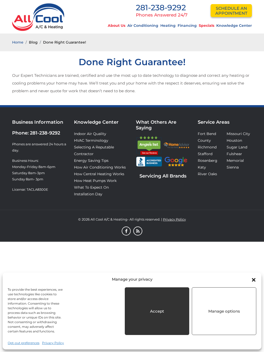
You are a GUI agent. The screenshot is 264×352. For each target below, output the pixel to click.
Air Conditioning (142, 25)
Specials (206, 25)
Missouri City (238, 133)
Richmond (207, 147)
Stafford (205, 154)
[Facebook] (126, 231)
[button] (253, 279)
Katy (202, 167)
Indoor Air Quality (90, 133)
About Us (116, 25)
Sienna (233, 167)
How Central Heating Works (99, 174)
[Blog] (138, 231)
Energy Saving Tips (91, 160)
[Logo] (38, 16)
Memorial (235, 160)
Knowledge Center (234, 25)
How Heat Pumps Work (95, 180)
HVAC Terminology (91, 140)
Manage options (224, 311)
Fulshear (234, 154)
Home (17, 42)
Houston (234, 140)
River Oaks (207, 174)
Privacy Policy (53, 343)
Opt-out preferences (23, 343)
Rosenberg (207, 160)
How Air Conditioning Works (100, 167)
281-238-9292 (161, 7)
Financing (187, 25)
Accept (157, 311)
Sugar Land (237, 147)
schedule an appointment (231, 11)
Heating (168, 25)
